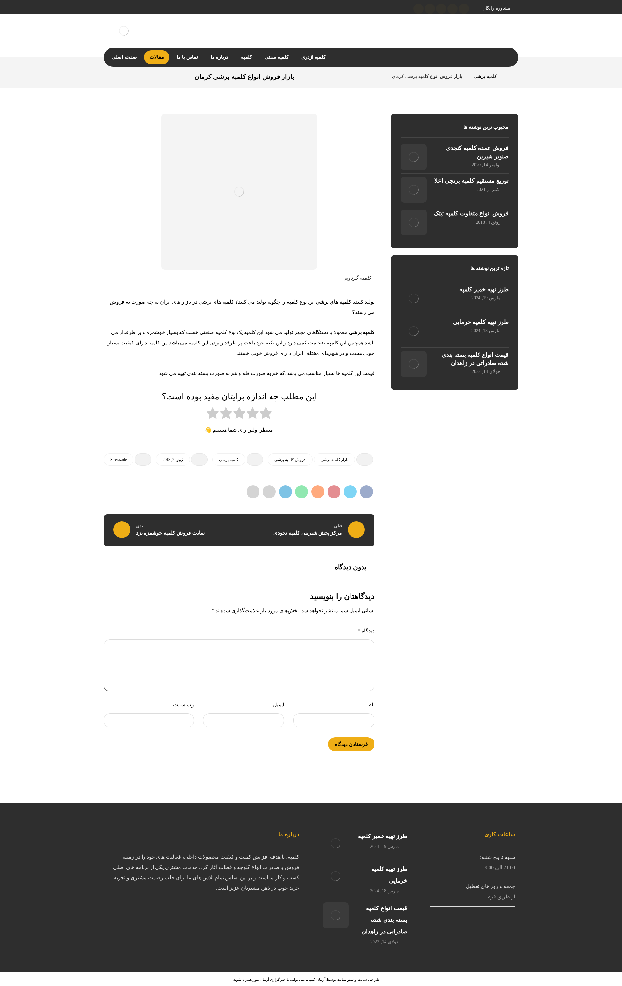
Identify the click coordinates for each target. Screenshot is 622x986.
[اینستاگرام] (441, 9)
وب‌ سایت (183, 704)
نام (371, 704)
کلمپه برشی (228, 459)
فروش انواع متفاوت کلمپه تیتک (471, 213)
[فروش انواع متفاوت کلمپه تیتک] (414, 222)
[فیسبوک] (464, 9)
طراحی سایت (369, 979)
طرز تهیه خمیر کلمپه (484, 289)
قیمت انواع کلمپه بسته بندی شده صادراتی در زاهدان (384, 920)
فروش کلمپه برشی (290, 459)
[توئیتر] (452, 9)
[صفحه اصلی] (510, 76)
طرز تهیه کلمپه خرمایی (481, 322)
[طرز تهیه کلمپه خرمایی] (414, 331)
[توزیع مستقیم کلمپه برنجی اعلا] (414, 190)
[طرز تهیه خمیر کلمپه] (414, 298)
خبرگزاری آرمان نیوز (269, 979)
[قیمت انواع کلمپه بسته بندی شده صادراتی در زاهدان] (414, 364)
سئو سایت (345, 979)
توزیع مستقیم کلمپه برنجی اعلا (471, 180)
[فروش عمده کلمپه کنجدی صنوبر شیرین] (414, 157)
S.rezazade (118, 459)
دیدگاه (366, 630)
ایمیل (278, 704)
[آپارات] (430, 9)
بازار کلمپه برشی (334, 459)
